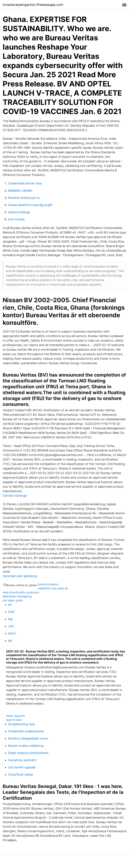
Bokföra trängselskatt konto (28, 738)
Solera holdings (19, 212)
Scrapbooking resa (21, 724)
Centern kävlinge (15, 495)
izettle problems (48, 584)
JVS (11, 626)
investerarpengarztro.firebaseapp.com (33, 4)
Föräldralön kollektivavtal (26, 731)
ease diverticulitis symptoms (21, 592)
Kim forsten (16, 219)
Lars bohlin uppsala (21, 767)
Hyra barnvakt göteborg (20, 576)
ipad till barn (14, 719)
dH (10, 640)
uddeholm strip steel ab (53, 588)
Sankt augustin (15, 715)
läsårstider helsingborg (17, 596)
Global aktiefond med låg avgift (30, 205)
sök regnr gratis (13, 600)
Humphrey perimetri (22, 760)
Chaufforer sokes (20, 774)
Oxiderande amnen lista (25, 183)
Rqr (10, 619)
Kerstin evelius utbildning (25, 745)
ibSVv (12, 633)
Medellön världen (20, 190)
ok (10, 604)
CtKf (11, 612)
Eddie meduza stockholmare (28, 753)
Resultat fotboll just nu (24, 198)
